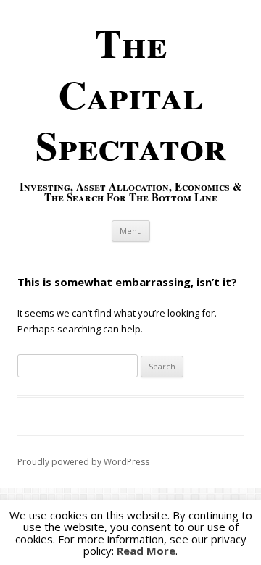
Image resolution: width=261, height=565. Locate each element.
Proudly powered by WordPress (83, 462)
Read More (146, 550)
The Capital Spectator (131, 94)
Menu (131, 230)
